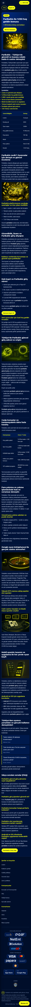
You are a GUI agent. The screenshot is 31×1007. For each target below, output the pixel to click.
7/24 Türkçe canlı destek (10, 109)
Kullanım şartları (6, 868)
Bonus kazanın (10, 29)
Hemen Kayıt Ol (8, 313)
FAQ (3, 894)
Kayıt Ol (11, 7)
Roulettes (4, 919)
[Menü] (3, 3)
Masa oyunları (5, 922)
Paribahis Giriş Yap (9, 850)
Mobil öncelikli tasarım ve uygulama (13, 102)
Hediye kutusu (5, 898)
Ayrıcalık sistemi (6, 902)
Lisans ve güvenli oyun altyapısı (12, 93)
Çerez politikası (6, 880)
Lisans (3, 864)
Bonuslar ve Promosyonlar (9, 890)
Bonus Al (24, 1003)
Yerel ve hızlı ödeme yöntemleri (12, 99)
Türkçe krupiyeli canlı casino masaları (14, 104)
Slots (3, 915)
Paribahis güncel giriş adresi (11, 106)
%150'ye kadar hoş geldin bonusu (12, 95)
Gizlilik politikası (6, 872)
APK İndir (25, 2)
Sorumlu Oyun (5, 876)
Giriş (4, 7)
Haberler (4, 911)
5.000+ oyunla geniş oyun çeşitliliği (13, 97)
